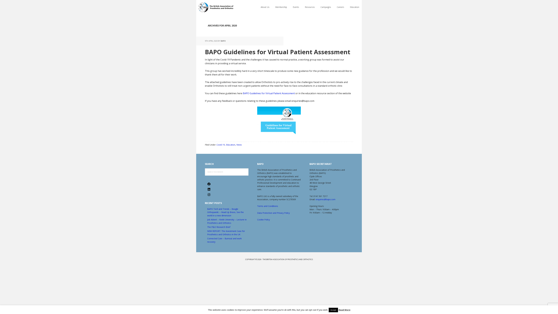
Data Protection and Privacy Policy (273, 213)
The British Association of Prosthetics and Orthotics (223, 7)
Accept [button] (333, 310)
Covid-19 (221, 144)
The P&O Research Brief (218, 227)
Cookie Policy (263, 219)
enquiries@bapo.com (325, 199)
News (239, 144)
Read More (344, 309)
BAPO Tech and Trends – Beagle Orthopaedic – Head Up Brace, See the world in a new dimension (225, 212)
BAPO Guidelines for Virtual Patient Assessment (277, 52)
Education (230, 144)
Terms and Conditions (267, 206)
